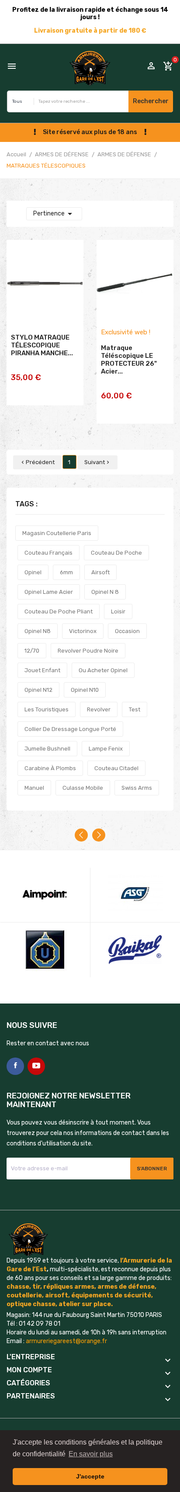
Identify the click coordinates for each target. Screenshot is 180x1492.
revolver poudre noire (88, 650)
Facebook (15, 1066)
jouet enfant (42, 670)
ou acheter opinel (103, 670)
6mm (66, 572)
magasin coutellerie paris (56, 533)
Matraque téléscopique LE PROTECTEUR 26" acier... (129, 359)
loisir (118, 611)
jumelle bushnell (47, 748)
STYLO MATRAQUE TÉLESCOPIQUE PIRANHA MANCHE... (42, 345)
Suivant (97, 462)
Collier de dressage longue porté (70, 729)
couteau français (48, 552)
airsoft (100, 572)
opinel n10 (85, 690)
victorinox (83, 631)
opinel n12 (38, 690)
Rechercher (151, 101)
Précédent (37, 462)
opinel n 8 (105, 592)
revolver (99, 709)
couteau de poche (116, 552)
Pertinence (54, 214)
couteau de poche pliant (58, 611)
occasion (127, 631)
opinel (33, 572)
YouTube (36, 1066)
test (134, 709)
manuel (34, 788)
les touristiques (46, 709)
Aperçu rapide (45, 393)
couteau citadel (116, 768)
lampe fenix (106, 748)
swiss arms (136, 788)
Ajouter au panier (45, 372)
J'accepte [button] (90, 1476)
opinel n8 (37, 631)
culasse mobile (82, 788)
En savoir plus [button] (91, 1454)
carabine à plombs (50, 768)
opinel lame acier (48, 592)
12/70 (31, 650)
